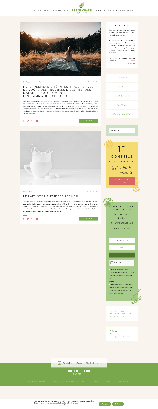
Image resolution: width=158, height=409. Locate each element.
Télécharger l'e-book (122, 181)
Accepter (105, 404)
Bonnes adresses (122, 114)
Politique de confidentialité (64, 381)
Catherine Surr (122, 381)
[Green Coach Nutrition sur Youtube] (134, 63)
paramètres (64, 405)
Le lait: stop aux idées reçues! (50, 196)
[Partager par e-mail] (37, 121)
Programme (63, 10)
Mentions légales (36, 381)
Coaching (27, 81)
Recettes (122, 86)
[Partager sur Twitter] (28, 121)
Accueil (32, 10)
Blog (39, 10)
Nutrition (39, 81)
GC (82, 3)
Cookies (86, 381)
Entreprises (101, 10)
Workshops (122, 105)
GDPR (111, 282)
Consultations (50, 10)
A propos (114, 316)
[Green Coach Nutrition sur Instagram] (131, 63)
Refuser (117, 404)
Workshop (112, 10)
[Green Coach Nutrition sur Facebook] (128, 63)
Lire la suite (88, 121)
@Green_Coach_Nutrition (81, 363)
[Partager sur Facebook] (23, 121)
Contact (131, 10)
